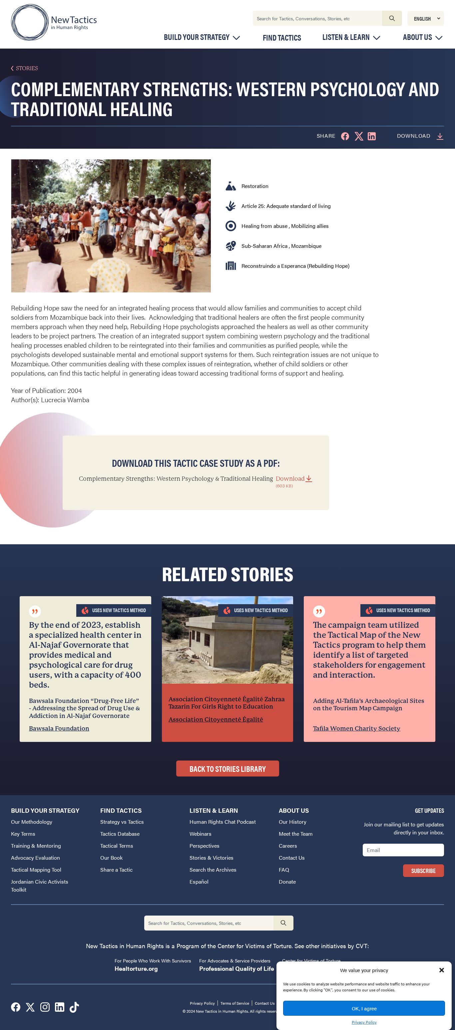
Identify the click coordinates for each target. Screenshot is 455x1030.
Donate (287, 881)
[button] (441, 970)
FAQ (284, 869)
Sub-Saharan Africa (264, 246)
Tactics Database (120, 833)
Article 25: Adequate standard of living (286, 206)
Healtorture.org (136, 968)
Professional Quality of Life (236, 968)
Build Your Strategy (196, 36)
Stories (27, 68)
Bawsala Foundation (59, 728)
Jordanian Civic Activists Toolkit (39, 885)
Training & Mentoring (36, 845)
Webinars (201, 833)
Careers (288, 845)
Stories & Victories (211, 857)
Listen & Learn (346, 36)
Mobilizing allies (310, 226)
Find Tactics (282, 37)
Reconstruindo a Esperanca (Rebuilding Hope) (295, 265)
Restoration (254, 186)
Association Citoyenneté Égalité (216, 719)
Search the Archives (213, 869)
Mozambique (306, 246)
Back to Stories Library (228, 768)
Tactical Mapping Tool (36, 869)
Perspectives (205, 845)
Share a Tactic (116, 869)
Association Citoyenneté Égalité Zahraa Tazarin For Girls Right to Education (227, 703)
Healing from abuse (264, 226)
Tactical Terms (116, 845)
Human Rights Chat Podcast (223, 821)
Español (199, 881)
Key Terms (23, 833)
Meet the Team (296, 833)
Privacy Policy (364, 1022)
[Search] (392, 18)
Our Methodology (31, 821)
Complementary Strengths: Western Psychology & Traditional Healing (192, 481)
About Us (417, 36)
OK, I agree (364, 1008)
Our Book (111, 857)
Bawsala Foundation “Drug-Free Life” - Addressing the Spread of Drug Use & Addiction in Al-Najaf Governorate (84, 708)
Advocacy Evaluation (35, 857)
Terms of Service (235, 1003)
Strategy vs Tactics (122, 821)
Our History (292, 821)
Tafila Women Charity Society (356, 728)
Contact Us (292, 857)
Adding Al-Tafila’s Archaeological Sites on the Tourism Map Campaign (368, 704)
